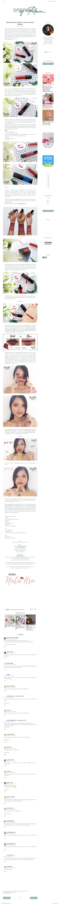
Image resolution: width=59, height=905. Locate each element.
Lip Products (13, 609)
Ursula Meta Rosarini (12, 637)
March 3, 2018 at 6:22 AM (11, 772)
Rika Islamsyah (11, 686)
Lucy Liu (9, 710)
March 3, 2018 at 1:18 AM (11, 748)
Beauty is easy (11, 796)
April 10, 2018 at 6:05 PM (11, 833)
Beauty (8, 609)
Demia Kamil (10, 663)
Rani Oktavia (10, 808)
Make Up (18, 609)
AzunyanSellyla (11, 832)
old (33, 898)
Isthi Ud (9, 771)
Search (48, 63)
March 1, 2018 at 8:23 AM (11, 664)
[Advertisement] (20, 598)
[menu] (3, 1)
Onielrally (10, 866)
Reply (5, 646)
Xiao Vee (9, 747)
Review (22, 609)
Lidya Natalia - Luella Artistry (15, 696)
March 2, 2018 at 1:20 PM (11, 687)
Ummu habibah (10, 734)
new (6, 898)
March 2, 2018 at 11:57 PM (11, 735)
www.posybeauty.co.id (22, 546)
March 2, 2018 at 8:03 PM (8, 697)
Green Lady (10, 782)
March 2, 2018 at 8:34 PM (11, 711)
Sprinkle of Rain (7, 903)
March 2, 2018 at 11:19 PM (8, 721)
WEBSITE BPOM (21, 203)
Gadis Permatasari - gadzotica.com (16, 720)
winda (8, 674)
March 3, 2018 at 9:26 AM (11, 809)
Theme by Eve (55, 903)
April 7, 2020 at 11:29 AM (8, 856)
